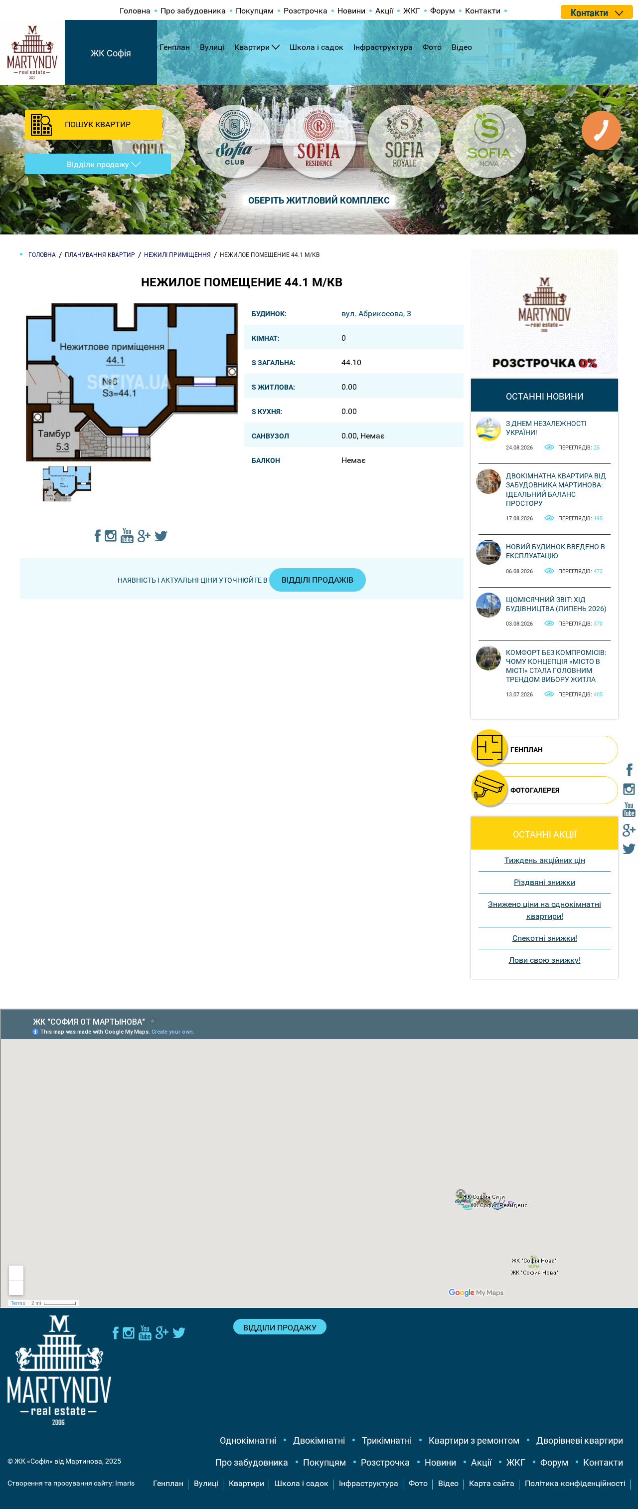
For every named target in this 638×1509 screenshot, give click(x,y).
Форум (442, 10)
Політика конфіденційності (575, 1483)
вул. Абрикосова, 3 (376, 313)
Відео (462, 47)
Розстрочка (305, 10)
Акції (384, 10)
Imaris (125, 1483)
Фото (432, 47)
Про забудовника (193, 10)
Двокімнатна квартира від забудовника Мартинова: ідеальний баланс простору (556, 489)
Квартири (252, 47)
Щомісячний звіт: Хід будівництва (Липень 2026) (556, 604)
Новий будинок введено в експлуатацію (555, 551)
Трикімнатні (387, 1440)
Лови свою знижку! (545, 960)
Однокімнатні (248, 1440)
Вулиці (212, 47)
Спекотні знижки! (544, 938)
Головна (135, 10)
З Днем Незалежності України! (546, 428)
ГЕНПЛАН (526, 750)
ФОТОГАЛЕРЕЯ (534, 790)
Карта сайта (491, 1483)
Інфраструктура (383, 47)
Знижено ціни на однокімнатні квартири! (544, 910)
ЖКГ (411, 10)
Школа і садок (316, 47)
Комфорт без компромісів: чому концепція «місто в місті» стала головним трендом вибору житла (556, 666)
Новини (351, 10)
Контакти (482, 10)
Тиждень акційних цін (544, 860)
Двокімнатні (319, 1440)
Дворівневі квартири (579, 1440)
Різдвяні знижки (544, 882)
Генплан (175, 47)
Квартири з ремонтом (474, 1440)
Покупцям (255, 10)
